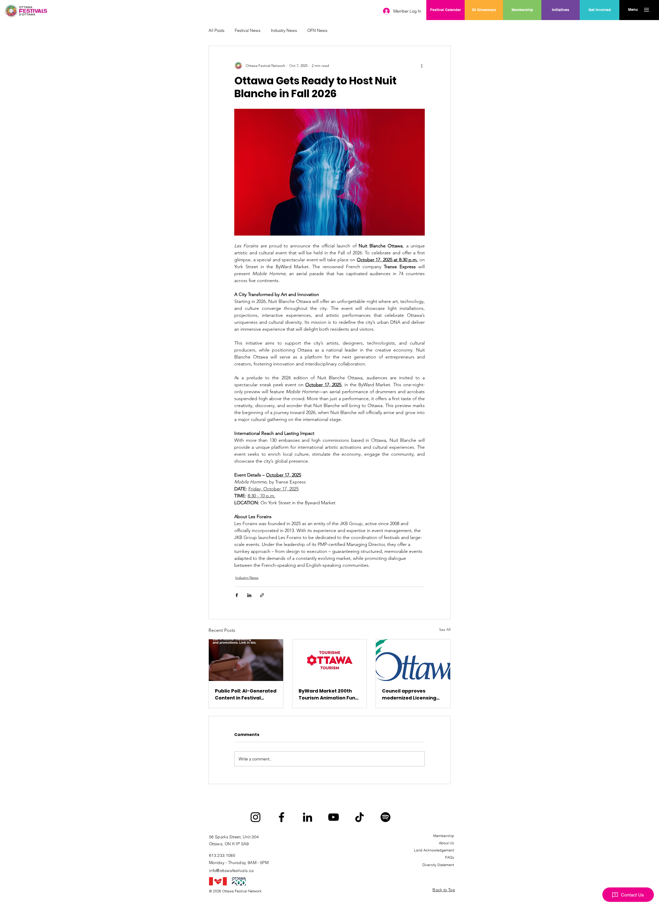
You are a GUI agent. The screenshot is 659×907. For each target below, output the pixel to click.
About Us (446, 843)
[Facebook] (281, 817)
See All (444, 629)
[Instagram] (255, 817)
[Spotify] (385, 817)
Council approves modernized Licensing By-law (409, 694)
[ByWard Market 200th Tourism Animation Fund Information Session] (329, 660)
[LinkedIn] (307, 817)
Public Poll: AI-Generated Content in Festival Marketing (245, 694)
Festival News (248, 30)
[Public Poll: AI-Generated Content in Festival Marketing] (246, 660)
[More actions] (422, 65)
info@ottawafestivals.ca (231, 870)
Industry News (284, 30)
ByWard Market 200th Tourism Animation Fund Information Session (329, 694)
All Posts (216, 30)
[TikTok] (359, 817)
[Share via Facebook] (236, 595)
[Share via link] (261, 595)
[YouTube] (333, 817)
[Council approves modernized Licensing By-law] (413, 660)
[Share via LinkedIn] (249, 595)
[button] (633, 10)
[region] (560, 26)
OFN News (317, 30)
